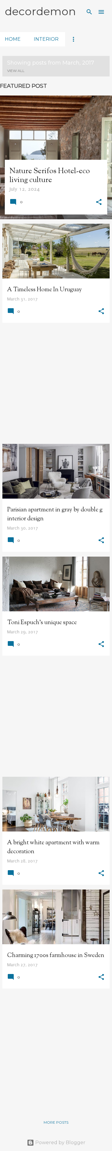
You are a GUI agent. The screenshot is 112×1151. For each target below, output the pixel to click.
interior (46, 39)
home (13, 39)
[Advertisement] (56, 383)
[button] (98, 202)
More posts (56, 1122)
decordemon (40, 11)
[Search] (89, 12)
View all (15, 70)
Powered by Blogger (59, 1142)
